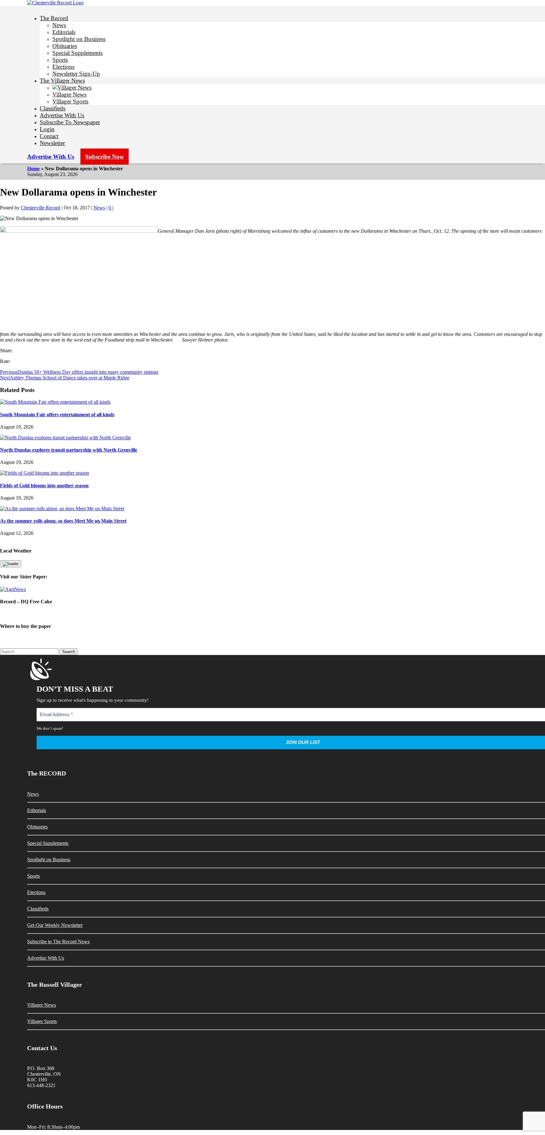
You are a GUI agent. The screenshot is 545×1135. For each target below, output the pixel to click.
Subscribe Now (104, 156)
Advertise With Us (62, 115)
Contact (49, 136)
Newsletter (52, 143)
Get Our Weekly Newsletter (55, 925)
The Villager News (62, 80)
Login (47, 129)
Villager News (69, 94)
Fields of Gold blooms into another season (44, 485)
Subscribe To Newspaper (70, 122)
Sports (60, 59)
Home (33, 168)
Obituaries (64, 46)
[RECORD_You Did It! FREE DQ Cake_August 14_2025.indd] (272, 614)
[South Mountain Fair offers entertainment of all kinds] (55, 402)
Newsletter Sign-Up (76, 73)
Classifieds (52, 108)
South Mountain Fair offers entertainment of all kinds (57, 414)
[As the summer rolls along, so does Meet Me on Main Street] (62, 508)
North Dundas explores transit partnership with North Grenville (68, 450)
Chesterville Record (40, 207)
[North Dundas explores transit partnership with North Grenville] (65, 437)
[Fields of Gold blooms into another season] (44, 473)
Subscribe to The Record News (58, 941)
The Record (54, 18)
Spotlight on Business (78, 39)
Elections (63, 66)
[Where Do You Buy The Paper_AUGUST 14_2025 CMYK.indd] (272, 638)
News (59, 25)
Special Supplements (77, 53)
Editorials (63, 32)
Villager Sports (70, 101)
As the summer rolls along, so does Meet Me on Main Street (63, 521)
